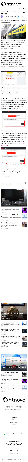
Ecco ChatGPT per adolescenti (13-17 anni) (11, 336)
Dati (11, 183)
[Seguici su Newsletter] (14, 444)
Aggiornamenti (6, 200)
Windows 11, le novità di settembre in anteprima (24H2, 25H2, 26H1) (9, 223)
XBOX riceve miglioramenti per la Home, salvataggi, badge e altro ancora (10, 330)
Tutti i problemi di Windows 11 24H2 (9, 208)
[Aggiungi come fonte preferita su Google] (18, 16)
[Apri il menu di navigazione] (16, 8)
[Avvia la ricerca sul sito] (26, 8)
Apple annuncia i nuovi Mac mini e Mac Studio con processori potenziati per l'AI (13, 315)
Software (4, 185)
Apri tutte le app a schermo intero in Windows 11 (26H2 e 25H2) (9, 322)
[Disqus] (14, 248)
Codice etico (14, 427)
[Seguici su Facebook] (21, 8)
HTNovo (6, 16)
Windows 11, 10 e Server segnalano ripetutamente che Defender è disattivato (14, 366)
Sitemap (14, 424)
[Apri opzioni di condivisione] (22, 16)
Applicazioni (5, 183)
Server (23, 183)
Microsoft (5, 363)
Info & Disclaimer (14, 419)
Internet (17, 183)
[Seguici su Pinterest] (21, 444)
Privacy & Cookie (14, 422)
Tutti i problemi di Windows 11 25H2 (12, 203)
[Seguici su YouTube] (17, 444)
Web (10, 185)
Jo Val (3, 204)
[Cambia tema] (19, 9)
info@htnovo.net (14, 453)
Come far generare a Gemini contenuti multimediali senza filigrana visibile (9, 343)
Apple (4, 311)
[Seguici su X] (23, 8)
